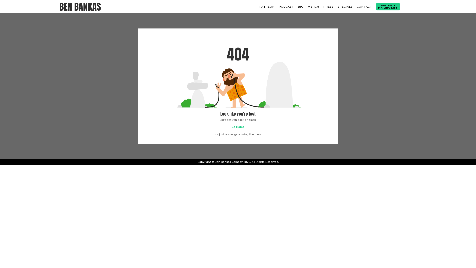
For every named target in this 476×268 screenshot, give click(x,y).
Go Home (238, 127)
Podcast (286, 6)
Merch (313, 6)
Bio (301, 6)
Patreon (267, 6)
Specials (345, 6)
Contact (364, 6)
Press (328, 6)
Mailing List (388, 6)
